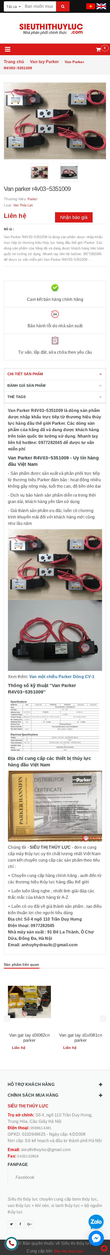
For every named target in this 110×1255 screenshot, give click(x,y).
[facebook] (20, 1224)
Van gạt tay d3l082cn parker (29, 1038)
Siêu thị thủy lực (68, 1251)
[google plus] (29, 1224)
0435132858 (28, 1156)
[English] (100, 4)
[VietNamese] (90, 4)
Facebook (25, 1177)
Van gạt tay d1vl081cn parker (80, 1038)
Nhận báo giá (73, 217)
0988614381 (41, 1128)
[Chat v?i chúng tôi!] (96, 1238)
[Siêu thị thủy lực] (55, 29)
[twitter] (11, 1224)
